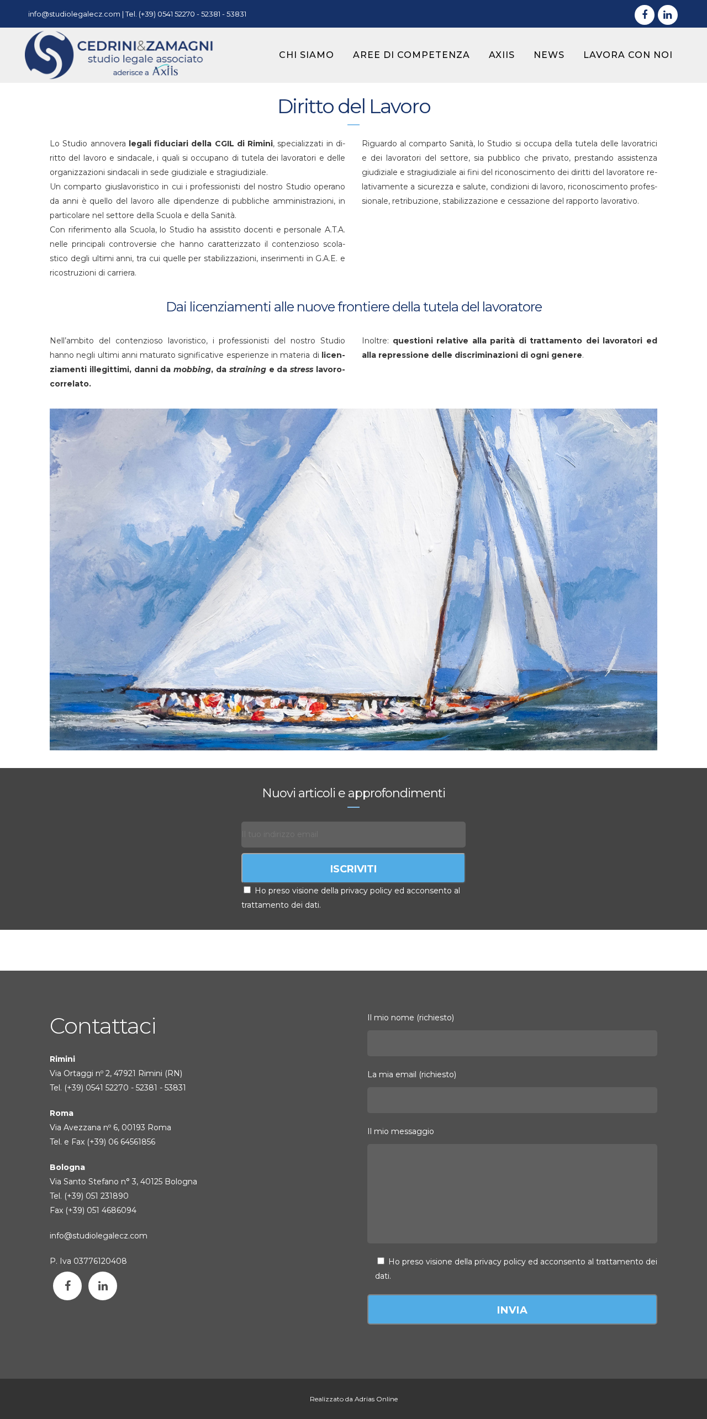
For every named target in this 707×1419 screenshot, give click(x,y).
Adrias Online (376, 1399)
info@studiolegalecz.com (74, 13)
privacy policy (500, 1262)
